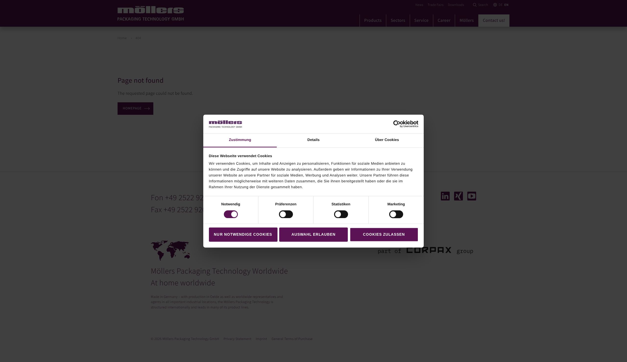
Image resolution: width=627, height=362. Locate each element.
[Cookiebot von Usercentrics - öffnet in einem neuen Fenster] (396, 124)
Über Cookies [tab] (387, 140)
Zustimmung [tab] (240, 140)
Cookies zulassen (384, 235)
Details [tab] (313, 140)
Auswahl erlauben (313, 235)
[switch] (286, 214)
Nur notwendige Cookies (243, 235)
